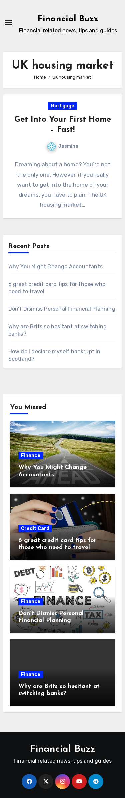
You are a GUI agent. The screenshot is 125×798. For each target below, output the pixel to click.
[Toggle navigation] (8, 23)
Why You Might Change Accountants (55, 266)
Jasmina (68, 146)
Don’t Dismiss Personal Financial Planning (61, 309)
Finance (30, 455)
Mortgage (62, 106)
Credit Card (35, 528)
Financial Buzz (68, 19)
